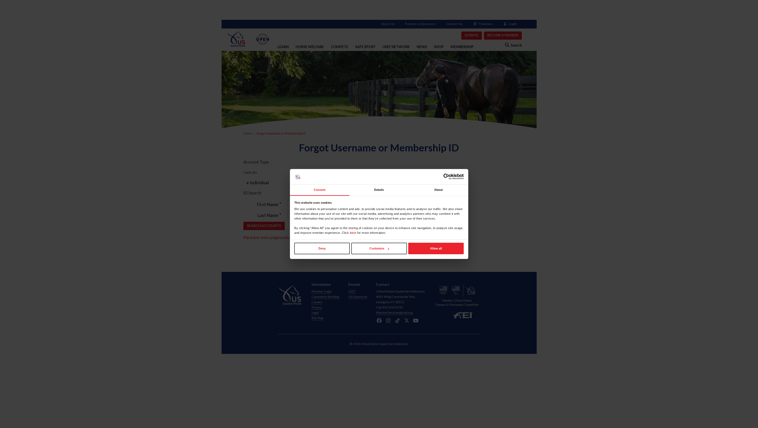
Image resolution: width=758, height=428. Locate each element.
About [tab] (438, 189)
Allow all (436, 248)
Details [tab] (379, 189)
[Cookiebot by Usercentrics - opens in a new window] (446, 177)
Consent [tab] (320, 189)
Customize (376, 248)
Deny (322, 248)
